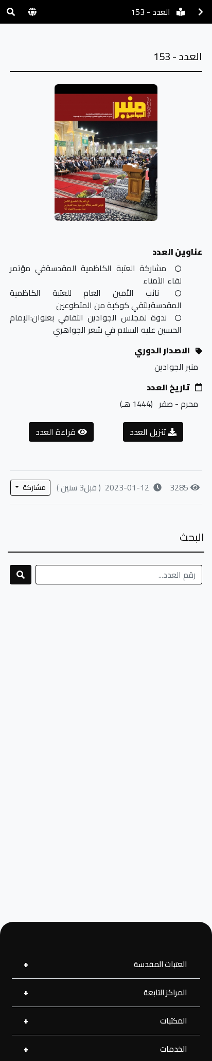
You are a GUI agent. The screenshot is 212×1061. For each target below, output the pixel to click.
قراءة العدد (57, 432)
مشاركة (33, 487)
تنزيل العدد (149, 432)
